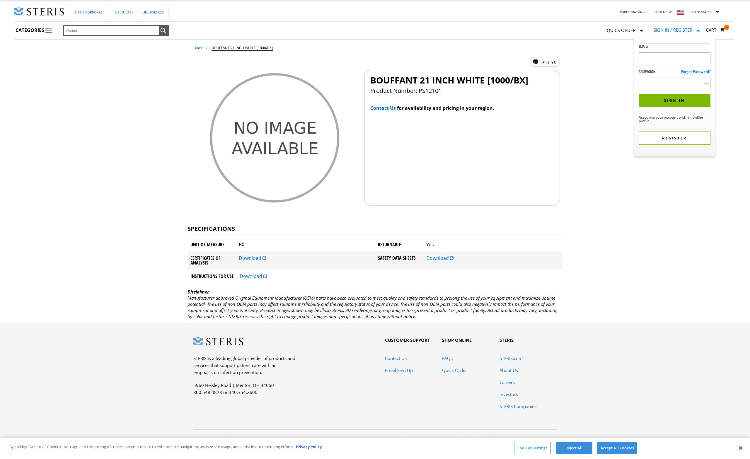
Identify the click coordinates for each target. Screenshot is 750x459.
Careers (507, 382)
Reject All (573, 448)
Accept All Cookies (617, 448)
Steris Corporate (89, 12)
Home (198, 47)
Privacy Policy (309, 446)
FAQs (447, 358)
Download (250, 258)
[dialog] (674, 97)
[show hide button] (706, 83)
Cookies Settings (532, 448)
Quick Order (454, 370)
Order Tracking (632, 12)
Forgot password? (695, 71)
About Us (509, 370)
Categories (30, 30)
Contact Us (663, 12)
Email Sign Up (399, 370)
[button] (164, 31)
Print (549, 62)
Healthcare (123, 12)
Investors (509, 394)
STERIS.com (511, 358)
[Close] (740, 447)
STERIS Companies (518, 406)
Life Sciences (153, 12)
